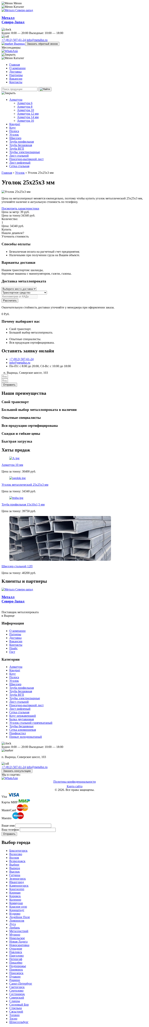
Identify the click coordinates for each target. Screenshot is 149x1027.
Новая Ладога (18, 941)
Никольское (17, 938)
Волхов (14, 857)
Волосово (15, 854)
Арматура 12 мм (28, 113)
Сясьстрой (16, 1011)
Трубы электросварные (24, 152)
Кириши (15, 892)
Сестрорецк (17, 994)
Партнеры (16, 75)
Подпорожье (17, 966)
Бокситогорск (18, 850)
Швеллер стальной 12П (17, 566)
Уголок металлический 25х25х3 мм (25, 484)
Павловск (15, 952)
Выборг (14, 864)
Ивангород (16, 882)
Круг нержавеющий (22, 715)
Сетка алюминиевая (22, 729)
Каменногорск (19, 885)
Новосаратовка (19, 945)
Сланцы (14, 1001)
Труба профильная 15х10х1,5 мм (23, 504)
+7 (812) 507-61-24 (14, 40)
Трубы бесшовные (21, 726)
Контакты (15, 82)
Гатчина (14, 875)
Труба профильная (21, 141)
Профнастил (17, 733)
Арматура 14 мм (28, 117)
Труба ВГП (16, 148)
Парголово (16, 955)
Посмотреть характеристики (20, 208)
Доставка (15, 71)
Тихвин (14, 1015)
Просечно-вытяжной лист (26, 159)
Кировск (15, 896)
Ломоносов (16, 920)
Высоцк (14, 871)
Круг (12, 127)
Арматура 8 (24, 106)
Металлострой (18, 931)
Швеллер (15, 138)
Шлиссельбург (19, 1022)
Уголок (14, 134)
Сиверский (16, 997)
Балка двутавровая (21, 719)
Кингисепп (16, 889)
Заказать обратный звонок (42, 43)
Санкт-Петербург (20, 983)
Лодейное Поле (19, 917)
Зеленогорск (17, 878)
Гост (12, 651)
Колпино (15, 899)
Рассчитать (10, 300)
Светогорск (17, 987)
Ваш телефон (11, 829)
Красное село (18, 906)
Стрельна (15, 1008)
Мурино (14, 934)
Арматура (15, 99)
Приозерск (16, 973)
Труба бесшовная (20, 145)
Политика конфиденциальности (74, 781)
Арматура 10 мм (12, 464)
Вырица (19, 43)
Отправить (9, 833)
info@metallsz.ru (37, 40)
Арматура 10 (25, 110)
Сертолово (16, 990)
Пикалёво (15, 962)
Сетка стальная (19, 166)
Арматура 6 (24, 103)
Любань (14, 927)
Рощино (14, 980)
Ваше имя (8, 825)
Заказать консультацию (17, 770)
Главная (14, 64)
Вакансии (15, 78)
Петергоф (15, 959)
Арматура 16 (25, 120)
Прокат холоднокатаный (25, 736)
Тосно (13, 1018)
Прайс (13, 648)
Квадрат (14, 124)
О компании (17, 68)
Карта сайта (74, 786)
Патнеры (15, 634)
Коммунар (16, 903)
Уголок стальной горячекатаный (30, 722)
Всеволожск (17, 861)
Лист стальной (19, 155)
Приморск (16, 969)
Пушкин (15, 976)
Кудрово (14, 913)
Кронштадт (16, 910)
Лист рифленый (19, 162)
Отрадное (15, 948)
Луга (12, 924)
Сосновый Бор (19, 1004)
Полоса (14, 131)
